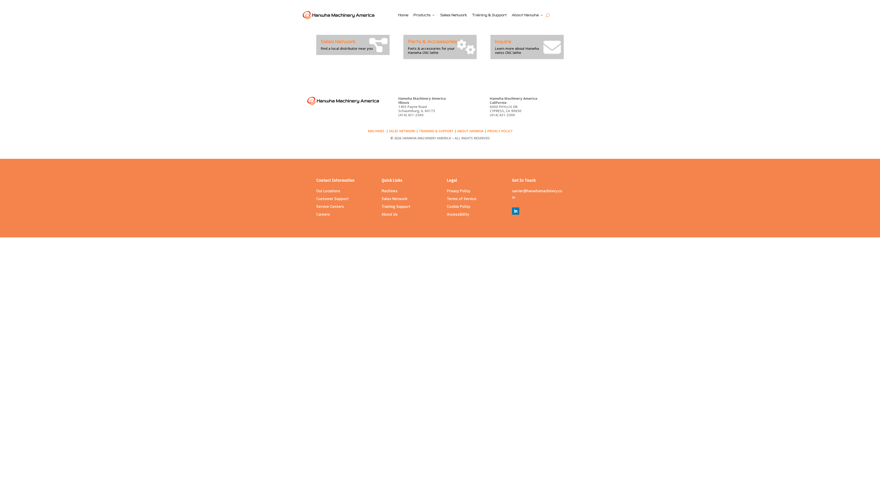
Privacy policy (499, 131)
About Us (390, 214)
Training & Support (489, 15)
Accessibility (458, 214)
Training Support (396, 206)
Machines (376, 131)
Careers (323, 214)
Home (403, 15)
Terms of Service (461, 198)
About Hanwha (525, 15)
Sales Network (453, 15)
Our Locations (328, 191)
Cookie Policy (458, 206)
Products (422, 15)
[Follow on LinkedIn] (515, 211)
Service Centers (330, 206)
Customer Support (332, 198)
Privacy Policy (458, 191)
